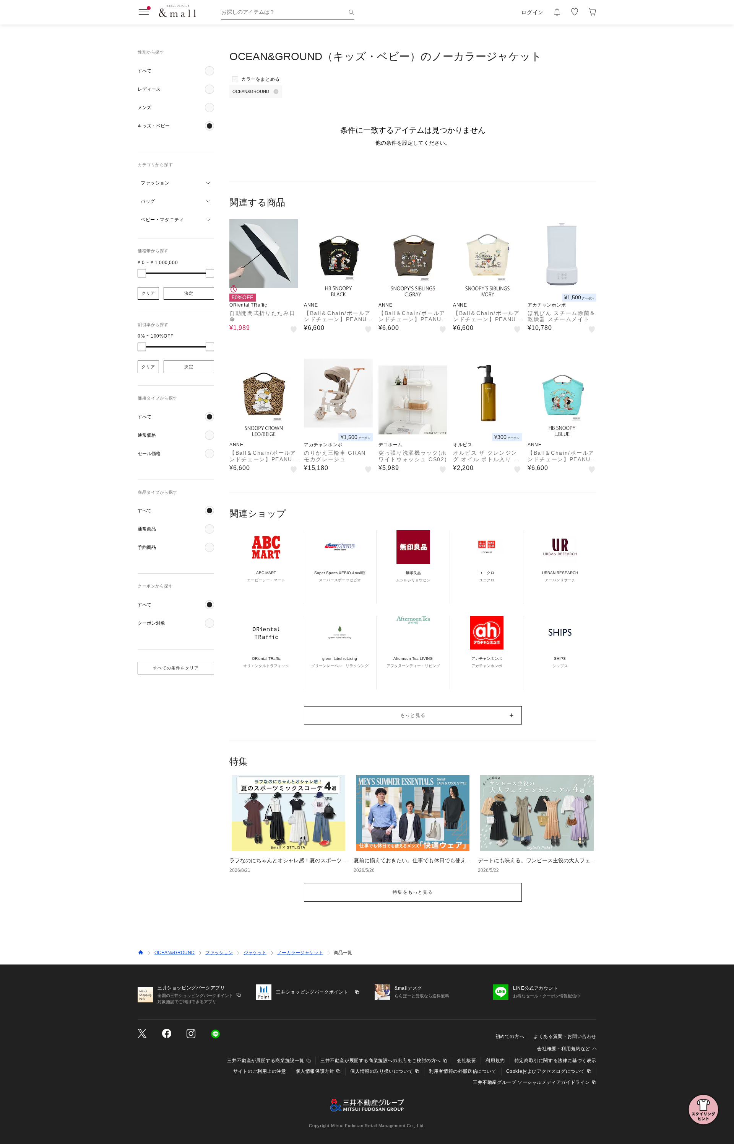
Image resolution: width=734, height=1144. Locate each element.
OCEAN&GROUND (174, 952)
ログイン (532, 12)
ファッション (219, 952)
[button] (176, 71)
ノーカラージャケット (300, 952)
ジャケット (255, 952)
